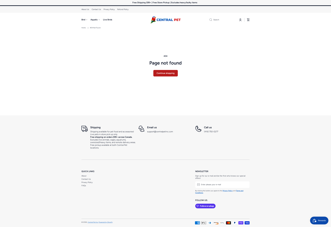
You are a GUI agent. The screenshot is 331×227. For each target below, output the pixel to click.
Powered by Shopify (106, 222)
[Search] (210, 20)
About (83, 176)
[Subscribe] (246, 184)
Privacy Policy (87, 182)
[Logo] (165, 19)
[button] (248, 20)
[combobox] (222, 20)
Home (83, 28)
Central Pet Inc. (93, 222)
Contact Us (86, 179)
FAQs (83, 186)
